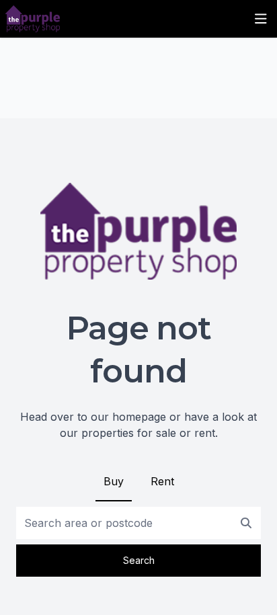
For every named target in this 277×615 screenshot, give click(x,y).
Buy (114, 481)
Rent (162, 481)
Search (139, 560)
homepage (139, 416)
